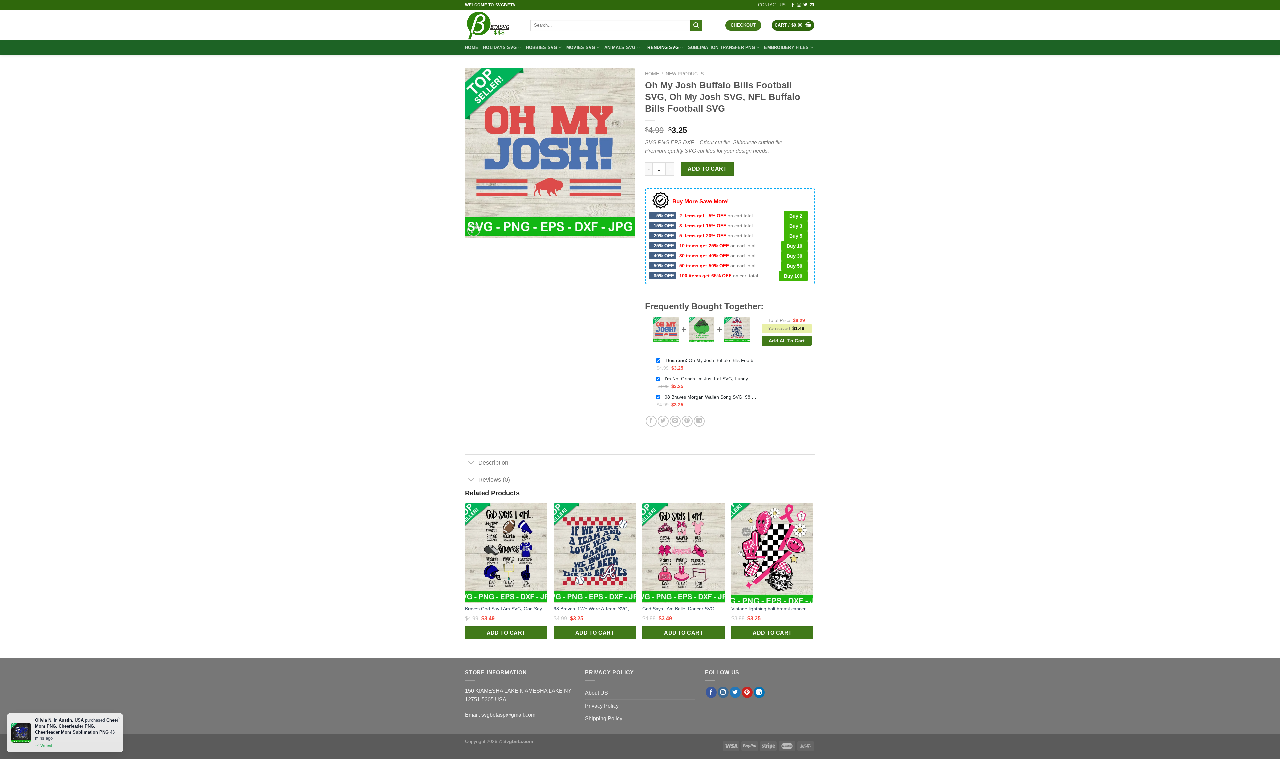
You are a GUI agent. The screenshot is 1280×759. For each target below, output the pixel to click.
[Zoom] (473, 230)
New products (685, 73)
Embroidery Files (786, 47)
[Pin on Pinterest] (687, 421)
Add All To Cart (787, 340)
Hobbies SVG (541, 47)
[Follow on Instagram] (799, 5)
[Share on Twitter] (663, 421)
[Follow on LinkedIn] (759, 692)
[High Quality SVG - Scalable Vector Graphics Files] (492, 25)
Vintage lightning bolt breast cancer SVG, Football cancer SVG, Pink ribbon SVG (772, 608)
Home (471, 47)
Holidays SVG (500, 47)
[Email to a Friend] (675, 421)
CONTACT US (772, 4)
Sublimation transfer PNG (721, 47)
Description (493, 462)
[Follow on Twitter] (805, 5)
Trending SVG (662, 47)
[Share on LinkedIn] (699, 421)
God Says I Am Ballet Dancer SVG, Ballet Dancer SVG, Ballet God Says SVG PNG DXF (683, 608)
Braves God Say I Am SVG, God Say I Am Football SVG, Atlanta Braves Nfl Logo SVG (506, 608)
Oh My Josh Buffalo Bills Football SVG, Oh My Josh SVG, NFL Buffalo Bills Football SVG (711, 360)
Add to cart (707, 169)
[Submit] (696, 25)
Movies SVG (580, 47)
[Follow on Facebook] (793, 5)
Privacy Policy (602, 706)
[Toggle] (471, 463)
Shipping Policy (603, 718)
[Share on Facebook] (651, 421)
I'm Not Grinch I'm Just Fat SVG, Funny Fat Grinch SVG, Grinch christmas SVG (711, 378)
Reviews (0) (494, 479)
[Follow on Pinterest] (747, 692)
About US (596, 693)
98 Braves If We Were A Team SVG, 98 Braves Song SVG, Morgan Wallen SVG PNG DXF (595, 608)
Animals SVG (620, 47)
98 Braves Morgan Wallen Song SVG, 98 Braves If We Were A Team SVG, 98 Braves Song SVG (711, 397)
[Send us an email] (812, 5)
